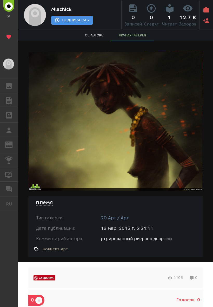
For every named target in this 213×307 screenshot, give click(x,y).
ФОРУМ (9, 189)
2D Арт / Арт (115, 217)
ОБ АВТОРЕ (94, 35)
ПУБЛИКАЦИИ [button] (9, 100)
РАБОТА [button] (9, 130)
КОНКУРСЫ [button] (9, 159)
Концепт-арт (55, 249)
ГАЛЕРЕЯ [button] (9, 85)
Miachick (61, 9)
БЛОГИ (9, 115)
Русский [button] (12, 204)
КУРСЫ (9, 174)
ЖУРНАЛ (12, 144)
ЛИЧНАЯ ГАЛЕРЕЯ (132, 35)
